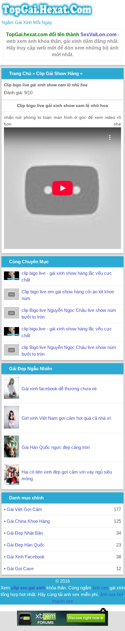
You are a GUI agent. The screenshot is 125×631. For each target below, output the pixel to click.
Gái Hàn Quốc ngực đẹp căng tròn (56, 447)
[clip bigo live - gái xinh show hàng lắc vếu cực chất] (11, 278)
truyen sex (62, 601)
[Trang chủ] (47, 15)
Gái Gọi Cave (20, 568)
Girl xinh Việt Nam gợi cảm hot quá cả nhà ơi (66, 418)
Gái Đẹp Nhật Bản (25, 533)
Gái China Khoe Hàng (28, 521)
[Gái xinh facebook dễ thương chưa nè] (11, 397)
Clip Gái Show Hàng (57, 73)
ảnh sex (100, 587)
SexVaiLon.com (98, 34)
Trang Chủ (20, 73)
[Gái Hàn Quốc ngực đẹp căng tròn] (11, 455)
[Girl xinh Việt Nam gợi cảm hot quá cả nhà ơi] (11, 426)
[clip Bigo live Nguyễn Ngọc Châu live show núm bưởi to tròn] (11, 316)
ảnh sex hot (111, 594)
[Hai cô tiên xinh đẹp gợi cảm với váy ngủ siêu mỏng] (11, 483)
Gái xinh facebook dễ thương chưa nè (59, 388)
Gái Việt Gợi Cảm (24, 509)
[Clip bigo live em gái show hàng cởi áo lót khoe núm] (11, 298)
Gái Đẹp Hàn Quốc (26, 544)
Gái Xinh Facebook (26, 556)
